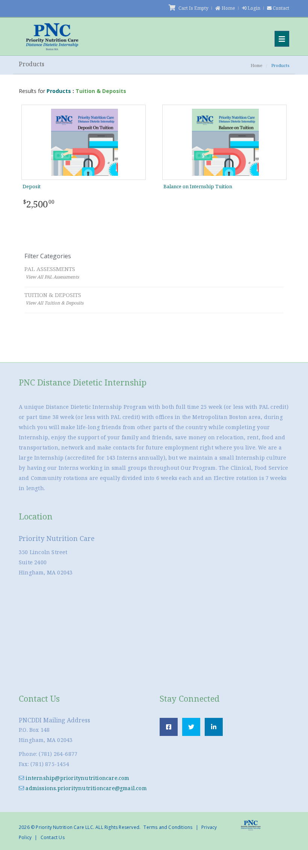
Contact (281, 8)
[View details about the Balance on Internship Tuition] (225, 141)
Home (228, 8)
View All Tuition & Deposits (54, 303)
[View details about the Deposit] (84, 141)
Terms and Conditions (167, 827)
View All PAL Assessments (52, 277)
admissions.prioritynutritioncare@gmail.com (85, 788)
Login (254, 8)
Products (59, 90)
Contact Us (53, 837)
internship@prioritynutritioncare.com (76, 777)
